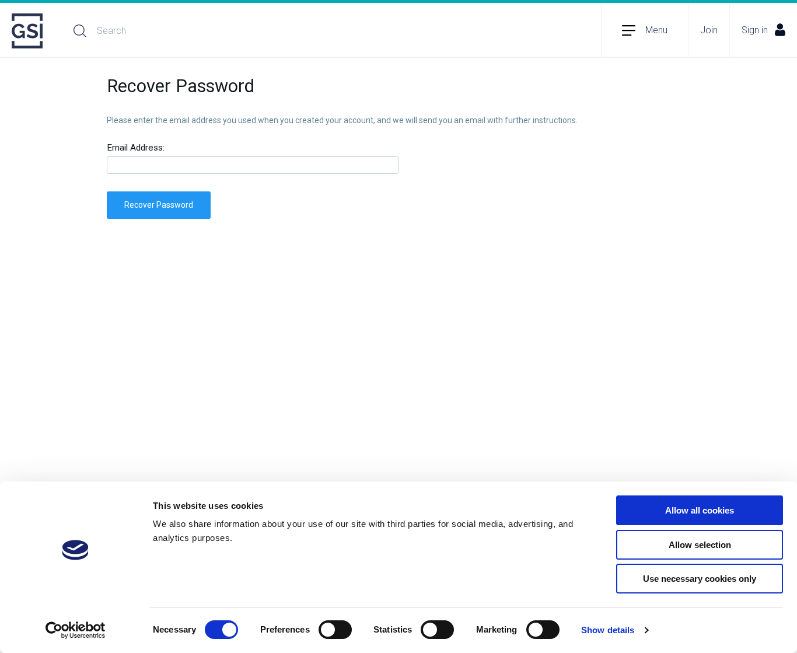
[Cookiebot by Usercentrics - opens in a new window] (76, 630)
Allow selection (700, 545)
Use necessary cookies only (699, 579)
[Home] (28, 30)
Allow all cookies (699, 510)
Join (709, 30)
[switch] (335, 629)
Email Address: (136, 148)
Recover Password (158, 204)
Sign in (755, 30)
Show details (607, 630)
